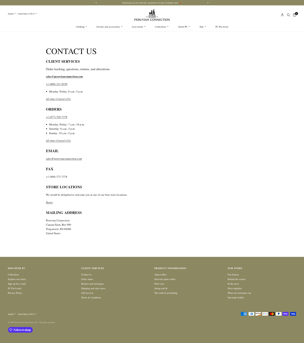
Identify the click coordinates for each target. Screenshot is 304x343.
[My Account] (282, 15)
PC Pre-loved (221, 26)
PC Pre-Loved (14, 288)
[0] (293, 15)
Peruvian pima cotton (164, 279)
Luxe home (137, 26)
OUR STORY (235, 268)
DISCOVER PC (16, 268)
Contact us (86, 274)
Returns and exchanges (92, 283)
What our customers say (239, 292)
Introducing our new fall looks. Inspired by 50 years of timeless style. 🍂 (151, 2)
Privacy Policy (15, 292)
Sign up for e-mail (17, 283)
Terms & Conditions (91, 297)
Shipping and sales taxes (93, 288)
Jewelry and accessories (108, 26)
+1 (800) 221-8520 (56, 84)
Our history (233, 274)
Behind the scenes (237, 279)
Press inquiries (235, 288)
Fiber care (159, 283)
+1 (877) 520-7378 (56, 117)
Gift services (87, 292)
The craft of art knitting (165, 292)
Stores (49, 202)
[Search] (288, 15)
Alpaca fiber (160, 274)
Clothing (80, 26)
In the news (233, 283)
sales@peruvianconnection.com (64, 158)
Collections (160, 26)
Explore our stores (17, 279)
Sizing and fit (160, 288)
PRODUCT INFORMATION (170, 268)
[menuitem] (81, 26)
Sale (202, 26)
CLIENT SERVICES (92, 268)
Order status (87, 279)
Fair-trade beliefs (236, 297)
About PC (183, 26)
